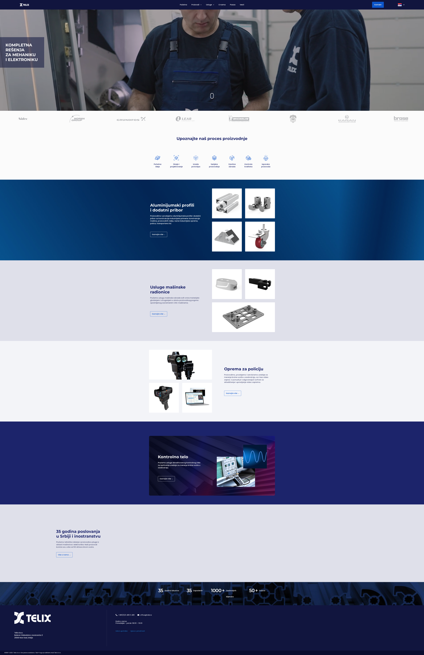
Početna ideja (157, 165)
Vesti (242, 5)
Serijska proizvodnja (214, 165)
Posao (232, 5)
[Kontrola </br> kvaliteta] (248, 157)
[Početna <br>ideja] (157, 157)
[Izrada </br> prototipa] (195, 157)
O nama (222, 5)
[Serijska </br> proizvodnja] (214, 157)
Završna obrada (232, 165)
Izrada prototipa (195, 165)
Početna (183, 5)
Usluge (209, 5)
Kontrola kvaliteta (248, 165)
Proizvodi (195, 5)
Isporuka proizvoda (265, 165)
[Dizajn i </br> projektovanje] (176, 157)
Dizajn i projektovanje (176, 165)
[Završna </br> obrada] (232, 157)
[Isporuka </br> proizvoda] (265, 157)
